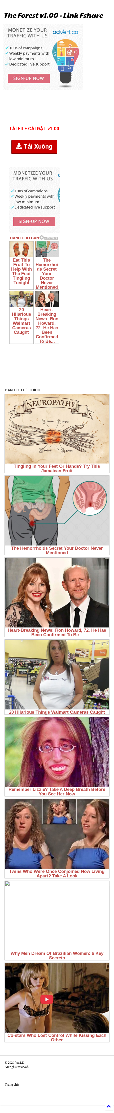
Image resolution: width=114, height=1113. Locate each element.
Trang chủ (12, 1084)
